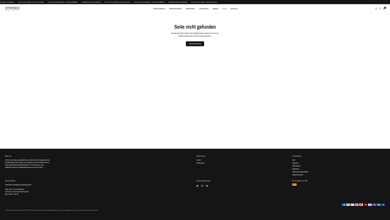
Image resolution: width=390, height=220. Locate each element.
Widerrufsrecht (296, 166)
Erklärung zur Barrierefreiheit (300, 172)
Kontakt (199, 160)
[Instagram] (203, 186)
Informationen (297, 156)
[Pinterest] (208, 186)
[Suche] (380, 8)
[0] (383, 8)
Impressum (295, 163)
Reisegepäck (190, 9)
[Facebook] (199, 186)
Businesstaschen (175, 9)
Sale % (225, 9)
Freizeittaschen (159, 9)
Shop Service (201, 156)
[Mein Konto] (376, 8)
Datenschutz (295, 169)
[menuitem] (160, 9)
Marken (215, 9)
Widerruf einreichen (297, 175)
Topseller (234, 9)
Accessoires (203, 9)
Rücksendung (200, 163)
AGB (293, 160)
